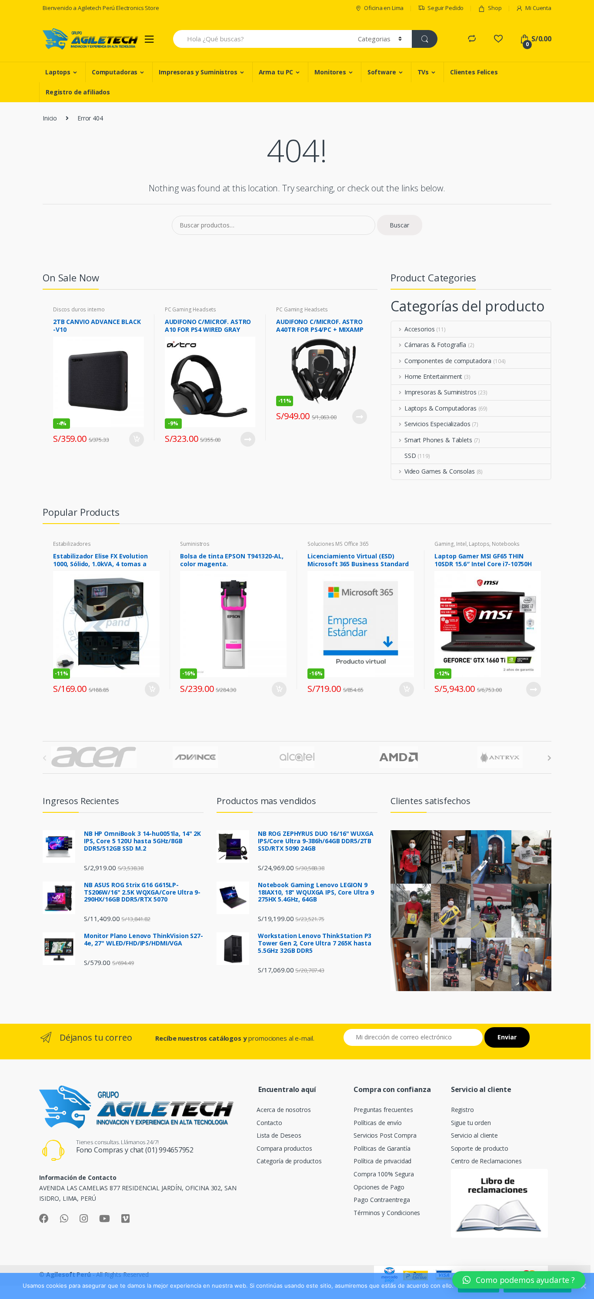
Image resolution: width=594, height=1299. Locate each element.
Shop (494, 8)
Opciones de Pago (379, 1187)
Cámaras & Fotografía (435, 345)
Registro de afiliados (78, 92)
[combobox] (260, 39)
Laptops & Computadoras (440, 408)
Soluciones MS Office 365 (338, 544)
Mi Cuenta (538, 8)
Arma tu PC (276, 72)
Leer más (247, 439)
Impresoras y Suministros (198, 72)
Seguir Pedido (445, 8)
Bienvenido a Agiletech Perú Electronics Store (101, 8)
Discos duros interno (79, 309)
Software (381, 72)
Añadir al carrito (136, 439)
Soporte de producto (479, 1148)
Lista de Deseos (279, 1135)
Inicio (50, 118)
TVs (423, 72)
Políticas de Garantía (382, 1148)
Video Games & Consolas (439, 471)
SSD (410, 455)
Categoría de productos (289, 1161)
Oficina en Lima (384, 8)
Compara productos (284, 1148)
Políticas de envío (377, 1123)
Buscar (399, 225)
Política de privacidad (382, 1161)
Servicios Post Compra (385, 1135)
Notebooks (506, 544)
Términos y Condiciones (387, 1213)
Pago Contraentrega (382, 1199)
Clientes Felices (474, 72)
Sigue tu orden (471, 1123)
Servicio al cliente (474, 1135)
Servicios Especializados (437, 424)
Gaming (444, 544)
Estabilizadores (72, 544)
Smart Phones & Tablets (438, 440)
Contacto (269, 1123)
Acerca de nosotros (283, 1109)
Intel (461, 544)
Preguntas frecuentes (383, 1109)
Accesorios (419, 329)
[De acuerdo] (583, 1286)
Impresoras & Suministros (440, 392)
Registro (462, 1109)
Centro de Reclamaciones (486, 1161)
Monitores (330, 72)
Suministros (194, 544)
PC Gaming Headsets (190, 309)
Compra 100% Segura (384, 1174)
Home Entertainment (433, 376)
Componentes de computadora (447, 361)
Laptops (57, 72)
